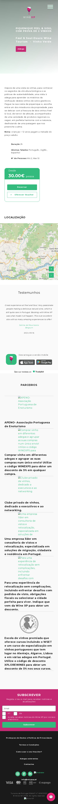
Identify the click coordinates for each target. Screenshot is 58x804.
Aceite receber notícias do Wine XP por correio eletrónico (31, 718)
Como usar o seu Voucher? (29, 752)
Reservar (22, 187)
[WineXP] (29, 12)
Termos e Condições (29, 745)
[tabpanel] (29, 318)
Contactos (29, 764)
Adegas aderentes (29, 759)
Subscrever (29, 725)
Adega (21, 49)
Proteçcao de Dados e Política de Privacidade (29, 738)
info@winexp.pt (29, 780)
